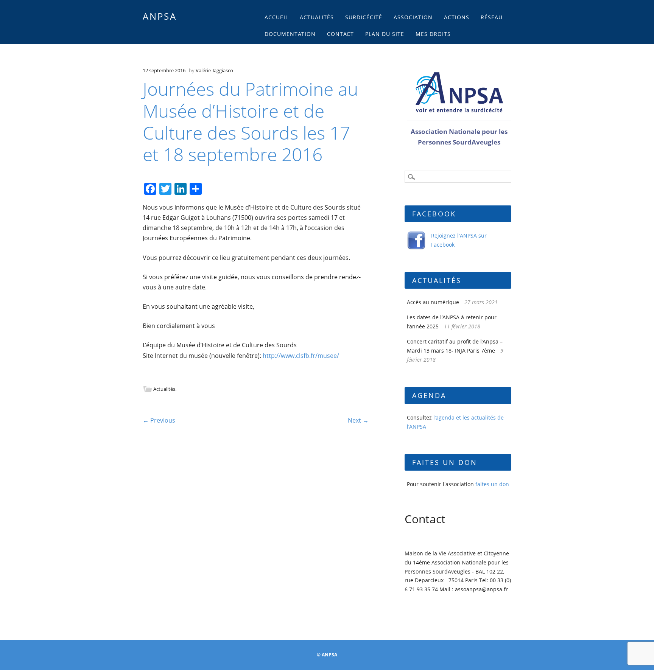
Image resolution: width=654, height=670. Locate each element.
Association (413, 17)
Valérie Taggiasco (214, 70)
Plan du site (384, 33)
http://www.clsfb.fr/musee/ (301, 355)
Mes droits (433, 33)
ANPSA (160, 16)
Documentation (290, 33)
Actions (456, 17)
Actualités (317, 17)
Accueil (276, 17)
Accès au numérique (433, 302)
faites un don (492, 484)
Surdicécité (363, 17)
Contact (340, 33)
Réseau (492, 17)
